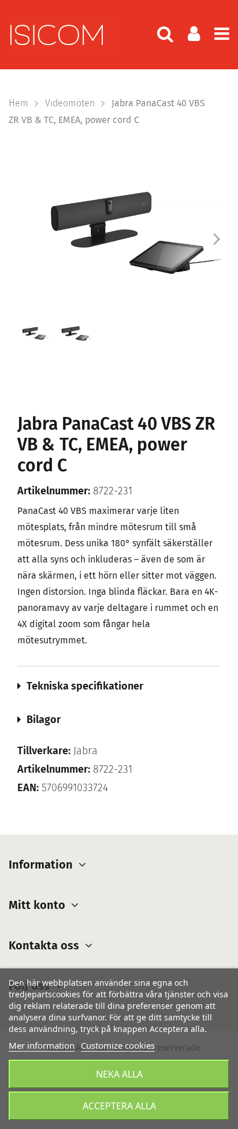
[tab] (119, 686)
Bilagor (44, 719)
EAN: (28, 788)
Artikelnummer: (53, 491)
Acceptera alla (119, 1106)
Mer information (42, 1045)
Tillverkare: (43, 751)
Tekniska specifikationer (85, 686)
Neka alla (119, 1074)
